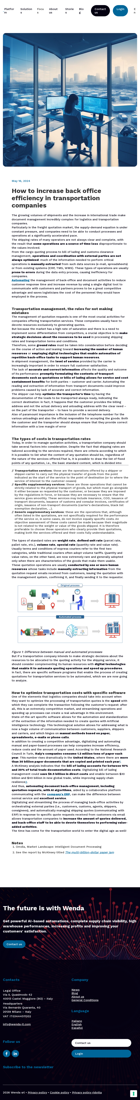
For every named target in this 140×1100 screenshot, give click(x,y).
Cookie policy (59, 1092)
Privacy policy (37, 1092)
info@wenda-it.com (17, 1024)
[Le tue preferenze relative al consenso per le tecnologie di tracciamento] (133, 1093)
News (75, 989)
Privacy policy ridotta (87, 1092)
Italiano (76, 1021)
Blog (74, 993)
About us (77, 996)
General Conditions (84, 1000)
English (76, 1024)
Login (120, 9)
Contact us (100, 10)
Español (77, 1028)
